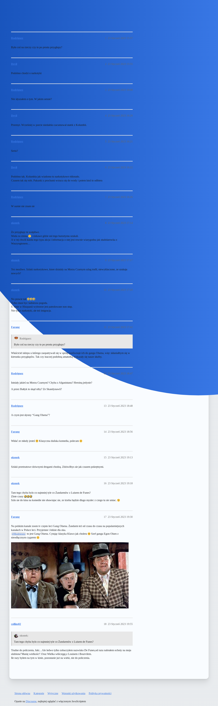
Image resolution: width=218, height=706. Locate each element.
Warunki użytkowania (73, 693)
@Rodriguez (18, 533)
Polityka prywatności (100, 693)
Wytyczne (53, 693)
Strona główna (22, 693)
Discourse (31, 701)
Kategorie (39, 693)
